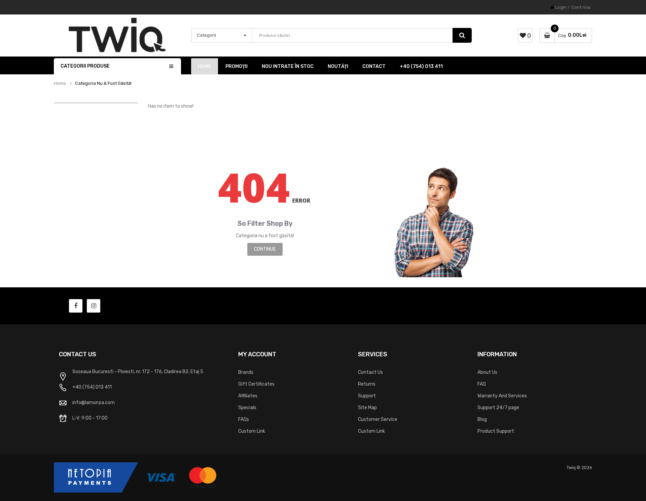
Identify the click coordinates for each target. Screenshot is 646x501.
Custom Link (251, 431)
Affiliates (247, 396)
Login (561, 7)
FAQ (481, 384)
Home (60, 83)
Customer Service (377, 419)
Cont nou (580, 7)
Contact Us (370, 372)
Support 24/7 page (498, 407)
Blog (482, 419)
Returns (366, 384)
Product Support (495, 431)
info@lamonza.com (93, 402)
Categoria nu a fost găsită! (103, 83)
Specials (247, 407)
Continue (265, 249)
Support (367, 396)
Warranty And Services (502, 396)
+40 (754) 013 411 (92, 387)
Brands (245, 372)
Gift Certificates (256, 384)
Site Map (367, 407)
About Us (487, 372)
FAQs (243, 419)
